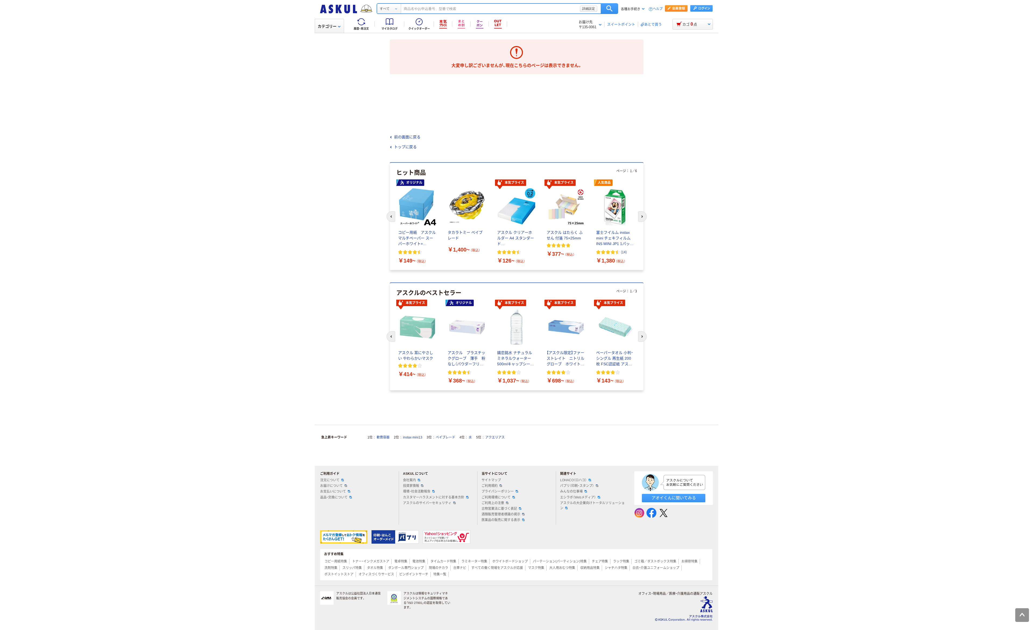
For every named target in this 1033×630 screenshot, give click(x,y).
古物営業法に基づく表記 (499, 509)
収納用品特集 (590, 568)
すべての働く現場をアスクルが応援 (497, 568)
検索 (609, 8)
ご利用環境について (496, 497)
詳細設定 (588, 8)
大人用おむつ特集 (562, 568)
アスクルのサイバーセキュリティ (427, 503)
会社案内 (409, 480)
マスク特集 (536, 568)
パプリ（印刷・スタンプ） (577, 486)
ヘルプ (658, 9)
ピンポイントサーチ (413, 574)
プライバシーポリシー (498, 491)
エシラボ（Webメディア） (578, 497)
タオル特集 (375, 568)
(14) (624, 252)
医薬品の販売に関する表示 (501, 520)
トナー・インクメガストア (370, 561)
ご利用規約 (490, 486)
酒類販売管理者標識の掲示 (501, 514)
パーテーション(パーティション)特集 (560, 561)
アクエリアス (495, 437)
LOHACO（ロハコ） (573, 480)
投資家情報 (411, 486)
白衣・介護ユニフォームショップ (655, 568)
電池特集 (418, 561)
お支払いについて (333, 491)
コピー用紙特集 (335, 561)
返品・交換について (334, 497)
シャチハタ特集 (616, 568)
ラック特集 (621, 561)
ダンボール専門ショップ (406, 568)
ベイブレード (445, 437)
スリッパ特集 (352, 568)
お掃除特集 (689, 561)
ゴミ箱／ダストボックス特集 (655, 561)
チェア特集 (600, 561)
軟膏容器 (383, 437)
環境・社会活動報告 (416, 491)
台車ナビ (459, 568)
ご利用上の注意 (493, 503)
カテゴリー (327, 26)
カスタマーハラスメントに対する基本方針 (433, 497)
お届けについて (331, 486)
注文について (329, 480)
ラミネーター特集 (474, 561)
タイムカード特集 (443, 561)
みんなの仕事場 (571, 491)
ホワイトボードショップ (510, 561)
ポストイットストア (338, 574)
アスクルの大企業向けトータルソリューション (592, 505)
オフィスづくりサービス (376, 574)
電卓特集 (400, 561)
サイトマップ (491, 480)
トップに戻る (405, 147)
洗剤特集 (330, 568)
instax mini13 (412, 437)
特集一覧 (439, 574)
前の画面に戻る (407, 137)
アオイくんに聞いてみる (674, 497)
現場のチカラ (438, 568)
